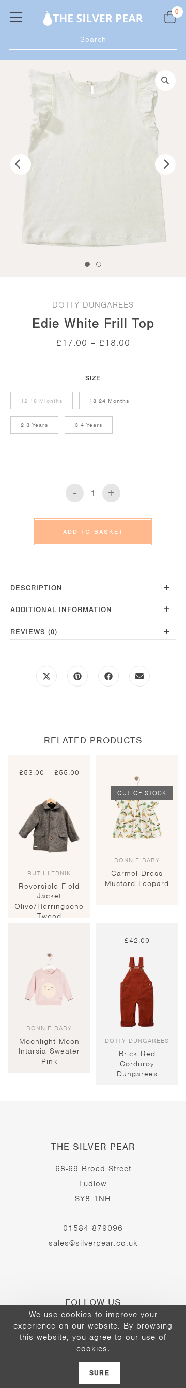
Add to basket (93, 532)
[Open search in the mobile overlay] (93, 39)
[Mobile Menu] (16, 16)
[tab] (93, 589)
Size (93, 378)
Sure (99, 1373)
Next (165, 164)
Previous (20, 164)
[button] (165, 80)
